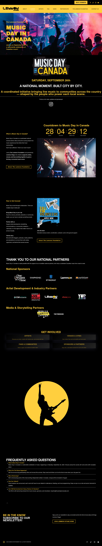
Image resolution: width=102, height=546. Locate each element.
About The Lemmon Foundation (19, 167)
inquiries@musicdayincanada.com (60, 491)
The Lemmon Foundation (80, 9)
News (54, 9)
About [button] (25, 9)
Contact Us (95, 9)
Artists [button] (41, 9)
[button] (7, 503)
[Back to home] (11, 9)
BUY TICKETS (81, 2)
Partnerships (64, 9)
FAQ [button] (48, 9)
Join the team (41, 230)
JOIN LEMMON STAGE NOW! (64, 521)
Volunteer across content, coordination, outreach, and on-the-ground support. (57, 233)
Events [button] (32, 9)
